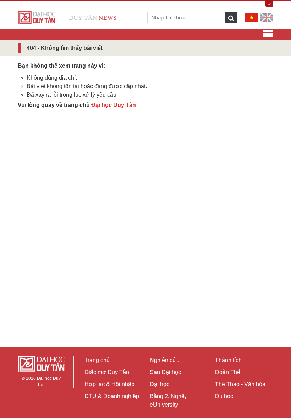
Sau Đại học (165, 372)
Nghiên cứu (165, 360)
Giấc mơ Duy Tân (106, 372)
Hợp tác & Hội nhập (109, 384)
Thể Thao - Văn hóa (240, 384)
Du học (224, 396)
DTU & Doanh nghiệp (111, 396)
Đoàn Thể (227, 372)
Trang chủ (97, 360)
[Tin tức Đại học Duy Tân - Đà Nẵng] (67, 17)
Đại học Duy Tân (113, 105)
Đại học (159, 384)
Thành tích (228, 360)
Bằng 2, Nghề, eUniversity (168, 400)
